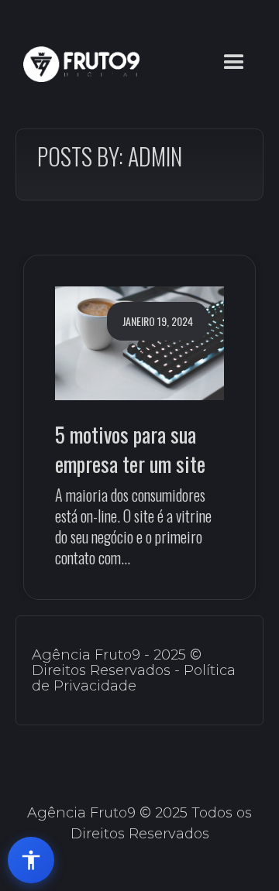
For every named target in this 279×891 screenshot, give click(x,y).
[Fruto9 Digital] (78, 64)
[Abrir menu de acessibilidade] (31, 860)
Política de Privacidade (134, 678)
